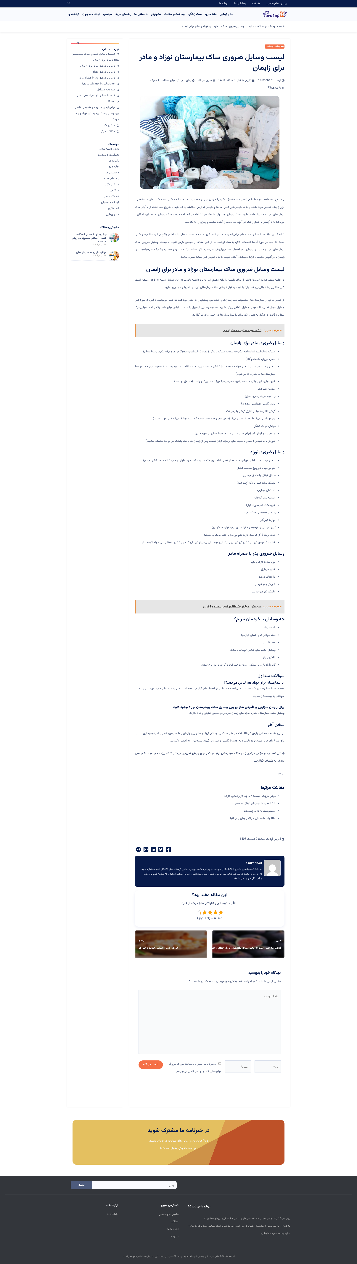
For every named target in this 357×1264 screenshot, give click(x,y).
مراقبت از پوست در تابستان (91, 252)
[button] (68, 4)
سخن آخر (109, 125)
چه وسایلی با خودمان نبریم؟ (98, 84)
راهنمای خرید (123, 14)
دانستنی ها (141, 14)
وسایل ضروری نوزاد (104, 72)
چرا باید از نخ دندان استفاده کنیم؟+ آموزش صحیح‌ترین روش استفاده (89, 238)
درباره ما (223, 3)
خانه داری (211, 14)
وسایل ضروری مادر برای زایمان (97, 66)
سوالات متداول (106, 89)
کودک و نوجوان (91, 14)
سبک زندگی (195, 14)
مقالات (256, 3)
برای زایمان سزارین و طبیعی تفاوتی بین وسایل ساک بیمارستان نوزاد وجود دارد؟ (97, 113)
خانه (281, 26)
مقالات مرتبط (107, 131)
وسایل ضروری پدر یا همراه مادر (97, 78)
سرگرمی (107, 14)
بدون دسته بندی (109, 149)
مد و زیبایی (226, 14)
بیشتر (281, 773)
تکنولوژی (156, 14)
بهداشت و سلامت (174, 14)
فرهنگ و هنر (111, 196)
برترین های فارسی (276, 3)
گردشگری (73, 14)
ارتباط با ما (240, 3)
